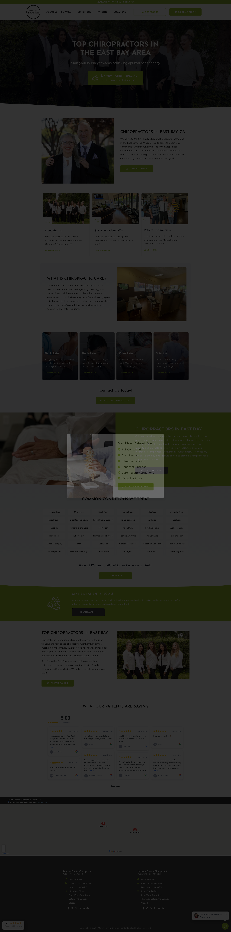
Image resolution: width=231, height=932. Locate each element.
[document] (115, 466)
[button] (160, 437)
